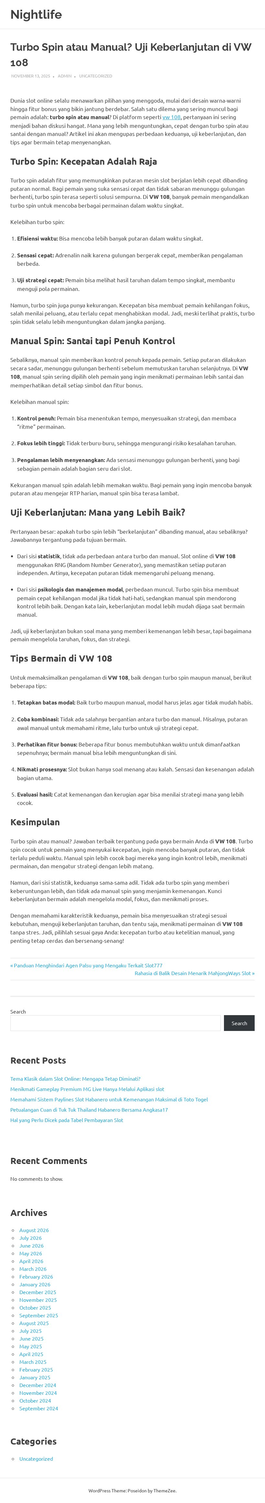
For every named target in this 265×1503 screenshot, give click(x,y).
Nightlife (36, 14)
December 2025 (37, 1292)
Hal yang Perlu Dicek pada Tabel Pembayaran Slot (66, 1120)
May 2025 (30, 1346)
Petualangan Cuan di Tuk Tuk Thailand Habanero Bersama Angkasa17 (89, 1109)
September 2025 (38, 1315)
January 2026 (34, 1284)
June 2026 (31, 1245)
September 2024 (38, 1408)
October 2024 (35, 1400)
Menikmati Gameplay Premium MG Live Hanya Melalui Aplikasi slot (87, 1089)
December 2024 (37, 1385)
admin (64, 75)
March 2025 (33, 1361)
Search (18, 1011)
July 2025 (30, 1330)
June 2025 (31, 1338)
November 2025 (38, 1299)
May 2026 (30, 1253)
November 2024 (38, 1392)
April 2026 (31, 1261)
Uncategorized (95, 75)
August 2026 (34, 1230)
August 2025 (34, 1323)
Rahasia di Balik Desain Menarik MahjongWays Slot (193, 973)
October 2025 (35, 1307)
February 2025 (36, 1369)
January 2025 (34, 1377)
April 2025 (31, 1354)
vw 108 (172, 116)
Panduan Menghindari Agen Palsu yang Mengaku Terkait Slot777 (88, 965)
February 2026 (36, 1276)
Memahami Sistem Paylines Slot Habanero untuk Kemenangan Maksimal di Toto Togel (109, 1099)
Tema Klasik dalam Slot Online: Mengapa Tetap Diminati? (75, 1078)
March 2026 (33, 1268)
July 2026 (30, 1237)
